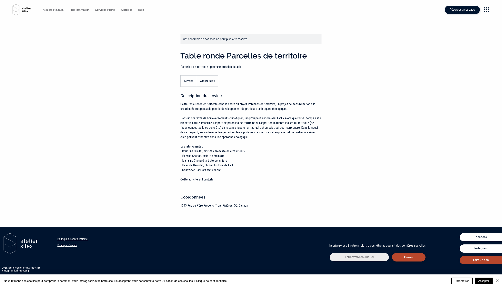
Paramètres (462, 281)
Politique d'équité (67, 245)
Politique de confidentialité (72, 239)
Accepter (483, 281)
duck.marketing (21, 270)
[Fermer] (497, 281)
